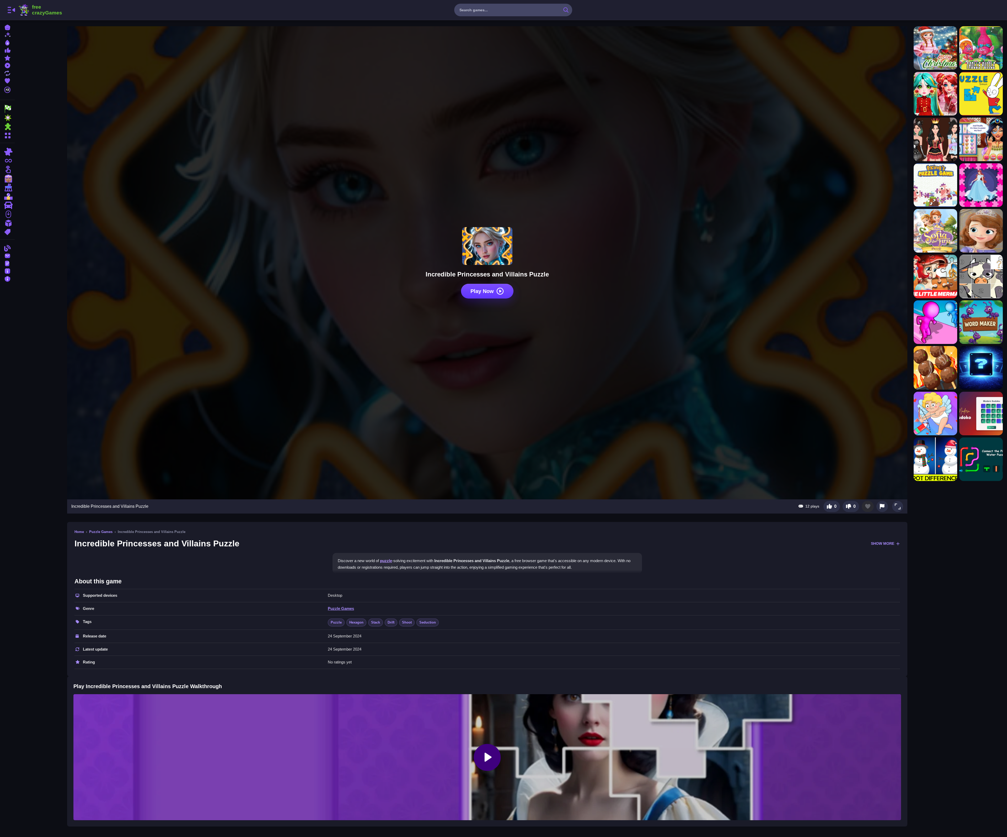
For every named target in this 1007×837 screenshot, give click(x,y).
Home (79, 532)
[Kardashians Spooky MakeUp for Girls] (935, 139)
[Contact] (7, 255)
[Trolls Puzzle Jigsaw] (981, 48)
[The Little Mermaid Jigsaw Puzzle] (935, 276)
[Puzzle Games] (7, 126)
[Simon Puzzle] (981, 94)
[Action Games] (7, 117)
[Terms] (7, 263)
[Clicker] (7, 169)
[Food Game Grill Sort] (935, 368)
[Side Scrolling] (7, 214)
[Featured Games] (7, 57)
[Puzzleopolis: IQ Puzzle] (981, 276)
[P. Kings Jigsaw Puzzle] (935, 185)
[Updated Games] (7, 72)
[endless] (7, 160)
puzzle (386, 560)
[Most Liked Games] (7, 50)
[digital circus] (7, 187)
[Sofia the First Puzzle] (935, 231)
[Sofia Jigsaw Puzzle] (981, 231)
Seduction (427, 622)
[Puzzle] (7, 151)
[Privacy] (7, 278)
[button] (898, 506)
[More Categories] (7, 135)
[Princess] (7, 178)
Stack (375, 622)
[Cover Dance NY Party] (935, 94)
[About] (7, 270)
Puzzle (336, 622)
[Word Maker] (981, 322)
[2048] (7, 223)
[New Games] (7, 34)
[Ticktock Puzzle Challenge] (935, 413)
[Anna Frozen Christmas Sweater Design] (935, 48)
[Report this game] (882, 506)
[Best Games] (7, 42)
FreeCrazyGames (40, 10)
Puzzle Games (101, 532)
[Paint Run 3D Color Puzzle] (935, 322)
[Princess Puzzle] (981, 185)
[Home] (7, 27)
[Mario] (7, 196)
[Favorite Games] (7, 80)
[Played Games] (7, 65)
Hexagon (356, 622)
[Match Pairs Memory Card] (981, 368)
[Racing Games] (7, 108)
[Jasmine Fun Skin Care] (981, 139)
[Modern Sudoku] (981, 413)
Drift (391, 622)
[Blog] (7, 248)
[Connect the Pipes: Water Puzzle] (981, 459)
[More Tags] (7, 231)
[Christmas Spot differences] (935, 459)
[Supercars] (7, 205)
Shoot (407, 622)
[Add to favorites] (868, 506)
